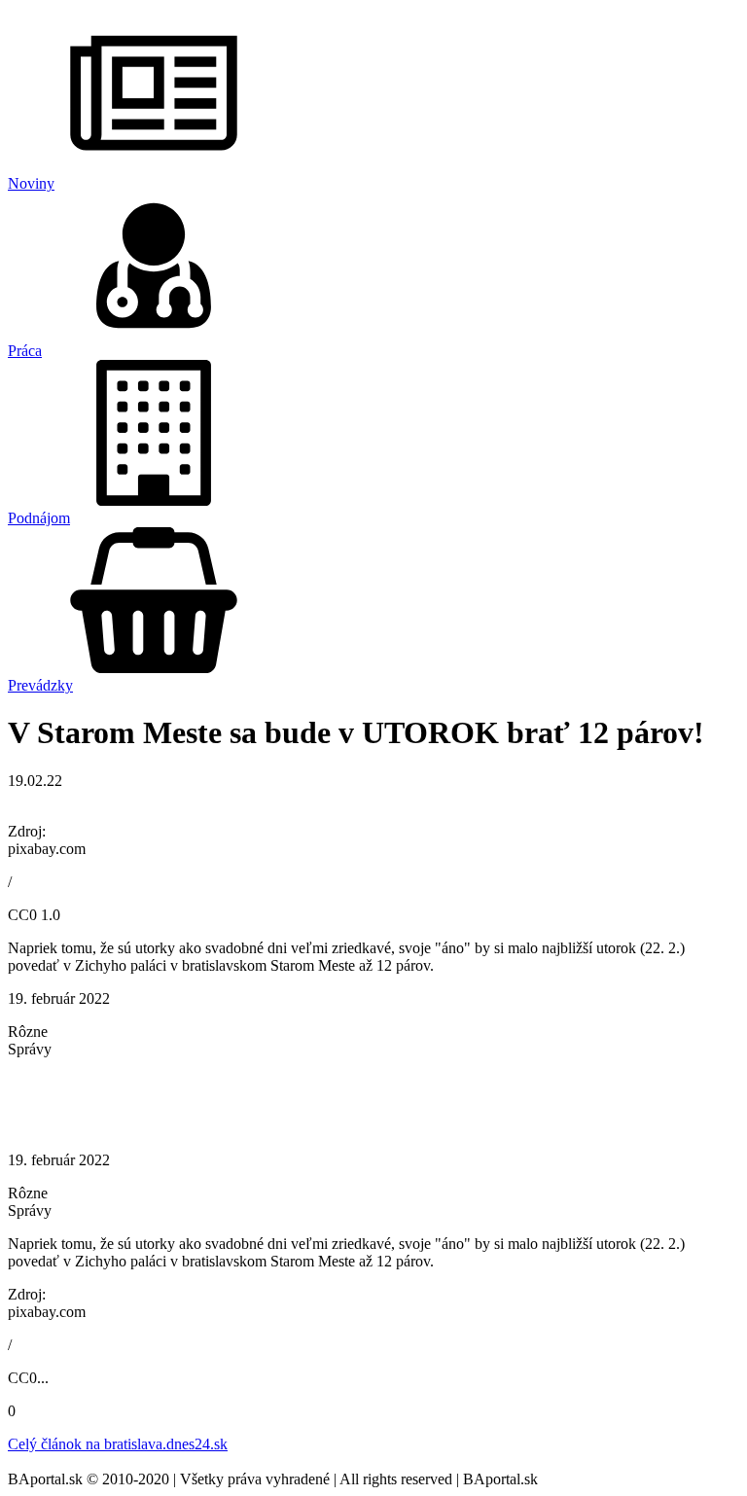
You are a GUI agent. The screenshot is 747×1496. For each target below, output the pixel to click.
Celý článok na (118, 1444)
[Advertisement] (373, 1103)
